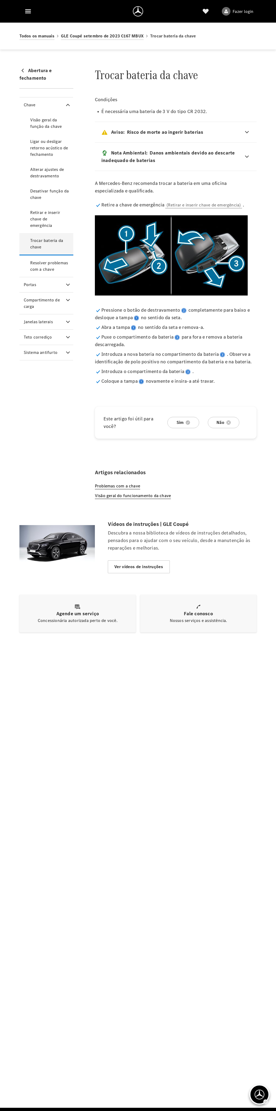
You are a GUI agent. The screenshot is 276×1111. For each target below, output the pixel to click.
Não (220, 422)
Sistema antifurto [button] (40, 352)
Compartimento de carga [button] (42, 303)
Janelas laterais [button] (38, 322)
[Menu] (28, 11)
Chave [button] (30, 105)
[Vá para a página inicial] (138, 11)
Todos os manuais (36, 36)
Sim (180, 422)
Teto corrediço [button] (38, 337)
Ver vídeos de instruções (138, 566)
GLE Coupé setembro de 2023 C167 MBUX (102, 36)
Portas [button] (30, 284)
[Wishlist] (205, 11)
